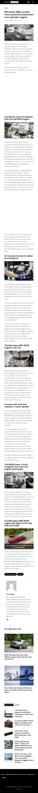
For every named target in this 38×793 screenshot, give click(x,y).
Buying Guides (9, 704)
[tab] (8, 705)
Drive (6, 8)
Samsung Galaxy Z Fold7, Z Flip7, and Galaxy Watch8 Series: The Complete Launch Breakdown (23, 745)
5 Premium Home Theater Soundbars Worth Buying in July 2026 (23, 734)
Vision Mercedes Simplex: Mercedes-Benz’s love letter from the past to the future (18, 690)
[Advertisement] (19, 94)
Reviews (17, 704)
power (20, 574)
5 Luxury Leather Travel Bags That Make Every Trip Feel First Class (24, 723)
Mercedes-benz (10, 574)
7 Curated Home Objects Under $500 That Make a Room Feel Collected (24, 713)
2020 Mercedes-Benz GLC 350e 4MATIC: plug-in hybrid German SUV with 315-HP (18, 657)
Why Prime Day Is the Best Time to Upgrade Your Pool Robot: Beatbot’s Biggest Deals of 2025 (24, 758)
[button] (19, 32)
